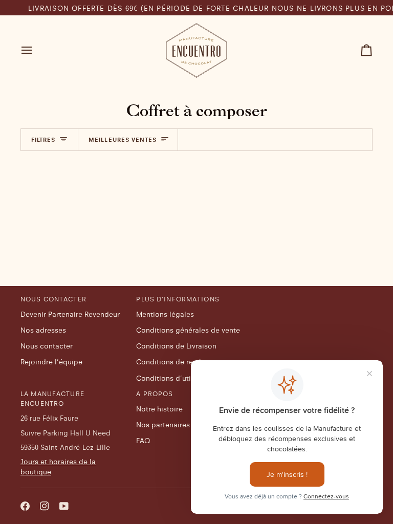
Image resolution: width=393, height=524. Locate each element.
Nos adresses (43, 330)
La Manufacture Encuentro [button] (52, 398)
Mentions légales (165, 314)
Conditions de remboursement (187, 361)
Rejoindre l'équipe (51, 361)
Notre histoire (159, 408)
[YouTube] (64, 506)
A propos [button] (154, 393)
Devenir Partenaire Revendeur (70, 314)
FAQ (143, 440)
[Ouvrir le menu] (35, 50)
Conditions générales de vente (188, 330)
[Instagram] (44, 506)
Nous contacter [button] (53, 299)
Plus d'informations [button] (177, 299)
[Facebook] (25, 506)
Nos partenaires (163, 424)
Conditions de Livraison (176, 346)
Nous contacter (46, 346)
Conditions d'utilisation (176, 378)
